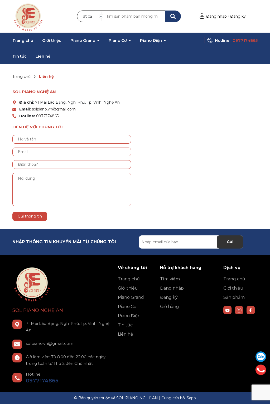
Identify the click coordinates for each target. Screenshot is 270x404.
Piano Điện (151, 40)
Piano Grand (83, 40)
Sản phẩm (234, 297)
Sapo (191, 398)
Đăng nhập (216, 16)
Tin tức (19, 56)
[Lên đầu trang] (261, 395)
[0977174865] (261, 370)
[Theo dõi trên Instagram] (239, 309)
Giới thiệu (51, 40)
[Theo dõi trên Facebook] (251, 309)
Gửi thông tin (30, 216)
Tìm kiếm (170, 278)
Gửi (230, 241)
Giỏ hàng (169, 306)
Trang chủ (22, 40)
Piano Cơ (118, 40)
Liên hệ (43, 56)
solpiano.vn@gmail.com (54, 109)
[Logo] (28, 16)
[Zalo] (260, 356)
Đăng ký (238, 16)
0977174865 (245, 40)
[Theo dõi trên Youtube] (228, 309)
